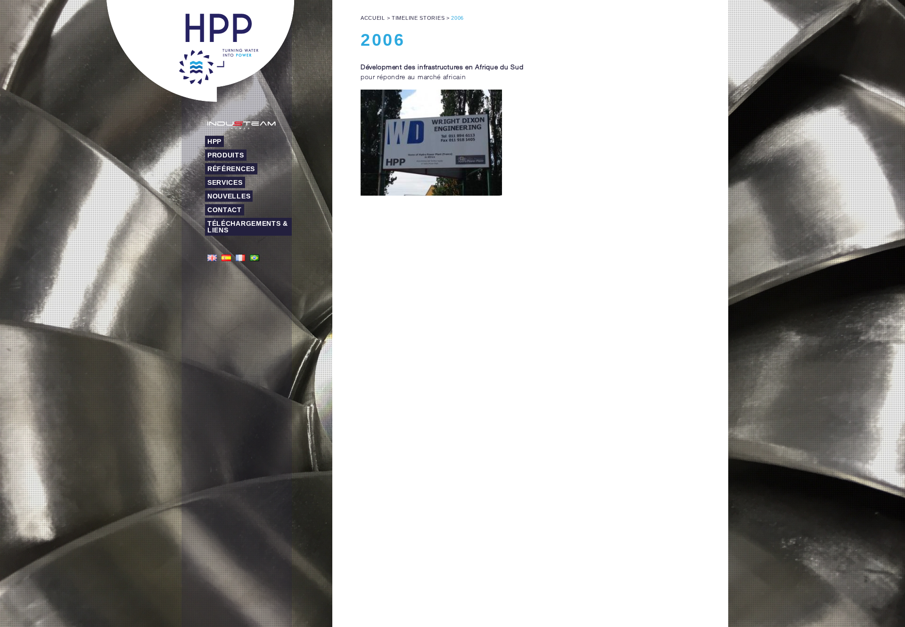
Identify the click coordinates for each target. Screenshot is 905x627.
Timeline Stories (418, 18)
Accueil (373, 18)
